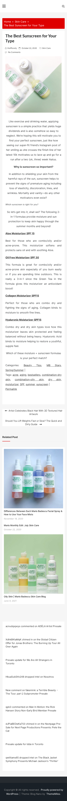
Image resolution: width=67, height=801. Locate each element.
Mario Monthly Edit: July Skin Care (21, 525)
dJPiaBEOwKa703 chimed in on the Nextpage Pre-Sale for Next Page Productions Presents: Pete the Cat (33, 727)
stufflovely (12, 48)
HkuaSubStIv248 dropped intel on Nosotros (30, 676)
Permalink (11, 389)
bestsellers (34, 374)
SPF (22, 384)
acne (15, 374)
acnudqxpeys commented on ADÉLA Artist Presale (33, 626)
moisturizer (12, 384)
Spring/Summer (14, 370)
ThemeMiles (53, 793)
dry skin (54, 379)
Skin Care (46, 48)
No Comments (14, 52)
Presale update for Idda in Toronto (24, 744)
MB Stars (54, 365)
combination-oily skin (29, 379)
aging (23, 374)
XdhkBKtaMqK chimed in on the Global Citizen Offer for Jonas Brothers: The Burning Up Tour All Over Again (33, 643)
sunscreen (42, 384)
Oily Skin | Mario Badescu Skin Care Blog (25, 596)
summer (30, 384)
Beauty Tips (32, 365)
